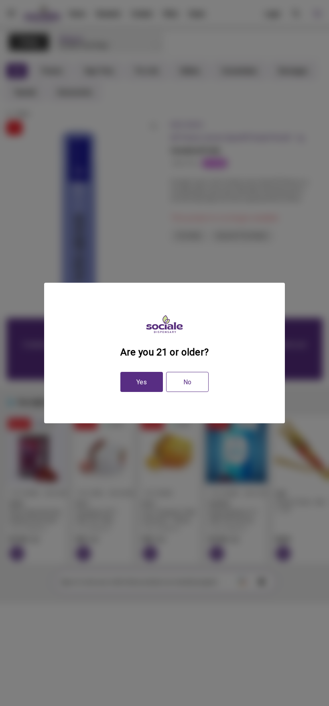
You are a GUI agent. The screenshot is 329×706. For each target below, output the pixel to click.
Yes (141, 382)
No (187, 382)
